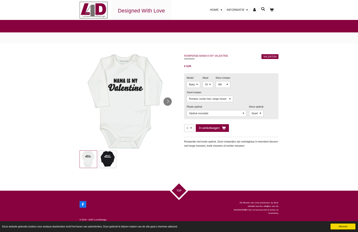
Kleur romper (223, 77)
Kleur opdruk (256, 106)
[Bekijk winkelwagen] (271, 10)
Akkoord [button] (343, 226)
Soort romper (194, 92)
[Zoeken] (263, 9)
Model (190, 77)
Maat (205, 77)
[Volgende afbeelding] (167, 101)
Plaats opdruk (194, 106)
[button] (88, 159)
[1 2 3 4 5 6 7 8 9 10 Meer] (189, 128)
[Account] (254, 10)
